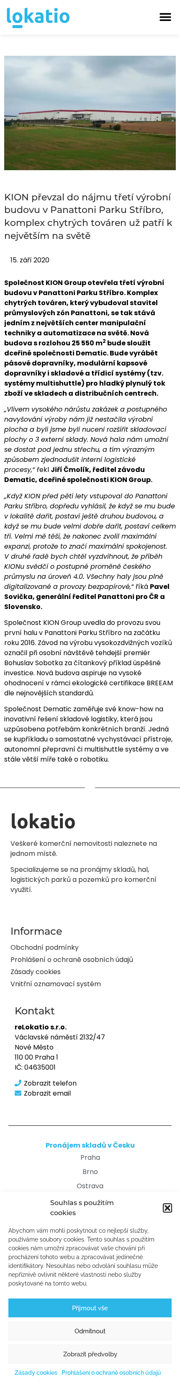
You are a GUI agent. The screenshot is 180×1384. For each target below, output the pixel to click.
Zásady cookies (36, 1372)
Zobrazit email (47, 1093)
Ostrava (90, 1186)
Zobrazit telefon (50, 1083)
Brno (90, 1172)
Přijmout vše (90, 1308)
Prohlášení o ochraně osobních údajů (111, 1372)
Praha (90, 1157)
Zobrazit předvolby (90, 1354)
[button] (167, 1208)
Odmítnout (90, 1331)
